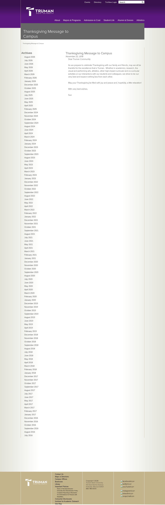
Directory (97, 2)
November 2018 (31, 338)
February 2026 (30, 78)
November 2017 (31, 380)
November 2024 (31, 116)
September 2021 (31, 230)
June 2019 (28, 321)
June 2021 (28, 241)
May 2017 (28, 401)
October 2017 (30, 383)
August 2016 (29, 432)
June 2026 (28, 64)
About (57, 20)
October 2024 (30, 119)
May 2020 (28, 286)
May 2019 (28, 324)
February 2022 (30, 213)
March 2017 (29, 407)
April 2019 (28, 328)
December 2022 (31, 182)
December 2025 (31, 85)
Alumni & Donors (125, 20)
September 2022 (31, 192)
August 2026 (29, 57)
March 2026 (29, 74)
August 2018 (29, 348)
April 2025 (28, 105)
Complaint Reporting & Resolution (67, 492)
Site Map (58, 504)
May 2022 (28, 203)
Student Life (109, 20)
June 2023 (28, 161)
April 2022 (28, 206)
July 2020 (28, 279)
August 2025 (29, 92)
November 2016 (31, 421)
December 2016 (31, 418)
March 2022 (29, 210)
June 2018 (28, 355)
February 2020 (30, 296)
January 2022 (30, 217)
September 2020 (31, 272)
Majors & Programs (72, 20)
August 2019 (29, 317)
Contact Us (59, 474)
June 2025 (28, 98)
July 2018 (28, 352)
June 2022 (28, 199)
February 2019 (30, 331)
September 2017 (31, 387)
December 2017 (31, 376)
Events (87, 2)
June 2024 (28, 130)
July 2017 (28, 394)
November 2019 (31, 307)
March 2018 (29, 366)
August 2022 (29, 196)
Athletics (140, 20)
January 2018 (30, 373)
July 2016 (28, 435)
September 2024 (31, 123)
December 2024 (31, 112)
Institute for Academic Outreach (67, 501)
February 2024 (30, 140)
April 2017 (28, 404)
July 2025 (28, 95)
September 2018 (31, 345)
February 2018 (30, 369)
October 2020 (30, 269)
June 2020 (28, 282)
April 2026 (28, 71)
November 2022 (31, 185)
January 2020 (30, 300)
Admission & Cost (92, 20)
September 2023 (31, 154)
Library (57, 484)
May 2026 (28, 67)
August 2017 (29, 390)
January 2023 (30, 178)
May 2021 (28, 244)
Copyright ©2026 (92, 481)
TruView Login (111, 2)
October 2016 (30, 425)
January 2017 (30, 414)
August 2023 (29, 158)
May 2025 (28, 102)
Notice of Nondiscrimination (65, 488)
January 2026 (30, 81)
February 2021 (30, 255)
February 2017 (30, 411)
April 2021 (28, 248)
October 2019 (30, 310)
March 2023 (29, 171)
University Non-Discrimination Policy (67, 490)
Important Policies (62, 487)
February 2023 (30, 175)
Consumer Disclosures (63, 499)
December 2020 (31, 262)
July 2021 (28, 237)
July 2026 (28, 60)
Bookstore (59, 482)
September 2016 (31, 428)
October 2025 (30, 88)
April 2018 (28, 362)
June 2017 (28, 397)
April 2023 (28, 168)
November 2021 (31, 223)
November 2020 (31, 265)
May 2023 (28, 164)
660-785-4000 (91, 489)
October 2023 (30, 151)
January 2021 (30, 258)
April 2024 (28, 133)
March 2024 (29, 137)
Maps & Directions (62, 477)
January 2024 (30, 144)
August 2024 (29, 126)
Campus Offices (61, 479)
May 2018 (28, 359)
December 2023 (31, 147)
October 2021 (30, 227)
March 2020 (29, 293)
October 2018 (30, 342)
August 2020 (29, 276)
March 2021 (29, 251)
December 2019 (31, 303)
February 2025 (30, 109)
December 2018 (31, 335)
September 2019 (31, 314)
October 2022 (30, 189)
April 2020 (28, 289)
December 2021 (31, 220)
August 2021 (29, 234)
